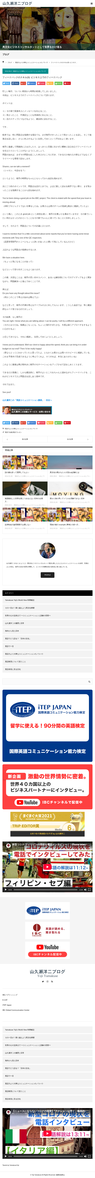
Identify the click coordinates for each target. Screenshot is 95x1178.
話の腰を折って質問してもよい (17, 472)
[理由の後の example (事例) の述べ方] (70, 514)
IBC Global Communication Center (15, 1010)
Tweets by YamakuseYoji (10, 1165)
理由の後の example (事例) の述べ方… (65, 525)
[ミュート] (85, 889)
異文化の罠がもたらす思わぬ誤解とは (64, 472)
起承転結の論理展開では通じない (18, 525)
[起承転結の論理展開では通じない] (25, 514)
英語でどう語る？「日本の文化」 (18, 639)
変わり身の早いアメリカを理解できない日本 (67, 498)
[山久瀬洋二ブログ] (17, 3)
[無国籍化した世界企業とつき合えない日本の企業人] (25, 488)
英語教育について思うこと (15, 662)
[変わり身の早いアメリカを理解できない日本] (70, 488)
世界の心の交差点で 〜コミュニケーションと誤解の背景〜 (28, 616)
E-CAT (5, 1000)
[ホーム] (3, 62)
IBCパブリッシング (9, 995)
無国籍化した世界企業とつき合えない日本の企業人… (24, 499)
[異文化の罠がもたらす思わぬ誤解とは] (70, 462)
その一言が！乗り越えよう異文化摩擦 (20, 608)
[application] (47, 867)
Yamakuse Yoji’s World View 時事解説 (19, 600)
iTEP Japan (7, 1005)
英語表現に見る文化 (13, 669)
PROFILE (47, 575)
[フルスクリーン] (89, 889)
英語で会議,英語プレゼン (13, 432)
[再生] (5, 889)
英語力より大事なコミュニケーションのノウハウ (29, 71)
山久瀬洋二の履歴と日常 (14, 623)
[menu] (91, 3)
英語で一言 (9, 646)
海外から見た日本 (12, 631)
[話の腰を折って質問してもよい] (25, 462)
